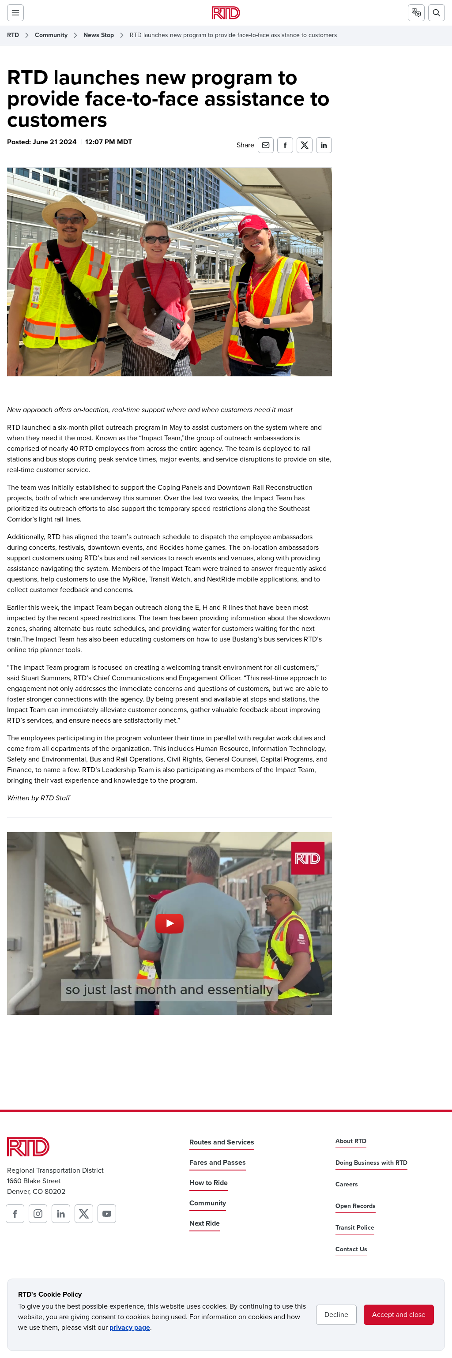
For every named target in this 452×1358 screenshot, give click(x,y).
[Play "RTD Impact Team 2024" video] (169, 923)
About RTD (350, 1141)
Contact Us (351, 1249)
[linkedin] (61, 1213)
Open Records (355, 1206)
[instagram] (38, 1213)
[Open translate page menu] (416, 12)
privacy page (129, 1327)
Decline (336, 1314)
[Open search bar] (436, 12)
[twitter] (84, 1213)
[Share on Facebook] (285, 145)
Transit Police (354, 1227)
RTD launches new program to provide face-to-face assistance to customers (233, 35)
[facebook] (15, 1213)
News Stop (98, 35)
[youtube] (107, 1213)
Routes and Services (221, 1142)
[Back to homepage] (226, 12)
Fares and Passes (217, 1162)
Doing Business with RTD (371, 1163)
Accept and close (399, 1314)
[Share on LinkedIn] (324, 145)
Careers (346, 1184)
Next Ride (204, 1223)
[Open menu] (15, 12)
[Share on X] (305, 145)
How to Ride (208, 1183)
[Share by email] (266, 145)
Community (51, 35)
